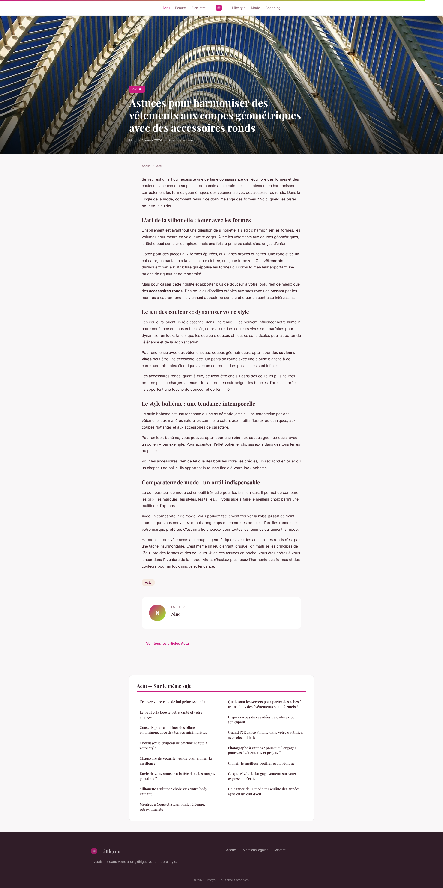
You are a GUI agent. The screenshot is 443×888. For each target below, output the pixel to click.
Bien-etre (198, 8)
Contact (280, 850)
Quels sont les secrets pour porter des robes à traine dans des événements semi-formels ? (265, 704)
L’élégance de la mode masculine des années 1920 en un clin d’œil (264, 791)
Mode (255, 8)
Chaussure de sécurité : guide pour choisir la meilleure (176, 760)
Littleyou (111, 851)
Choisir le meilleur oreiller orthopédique (261, 763)
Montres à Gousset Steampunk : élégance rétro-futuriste (173, 806)
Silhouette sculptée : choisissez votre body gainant (173, 791)
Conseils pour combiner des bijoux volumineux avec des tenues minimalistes (173, 730)
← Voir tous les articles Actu (165, 643)
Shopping (273, 8)
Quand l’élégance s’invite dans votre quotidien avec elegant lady (265, 734)
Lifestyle (238, 8)
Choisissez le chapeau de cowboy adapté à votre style (173, 745)
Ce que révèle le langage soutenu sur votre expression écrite (262, 776)
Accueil (147, 166)
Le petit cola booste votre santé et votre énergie (171, 714)
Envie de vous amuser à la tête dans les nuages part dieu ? (177, 776)
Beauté (180, 8)
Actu (166, 8)
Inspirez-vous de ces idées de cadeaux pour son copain (263, 719)
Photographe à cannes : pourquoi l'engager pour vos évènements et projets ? (262, 750)
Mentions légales (255, 850)
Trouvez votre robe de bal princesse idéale (174, 701)
